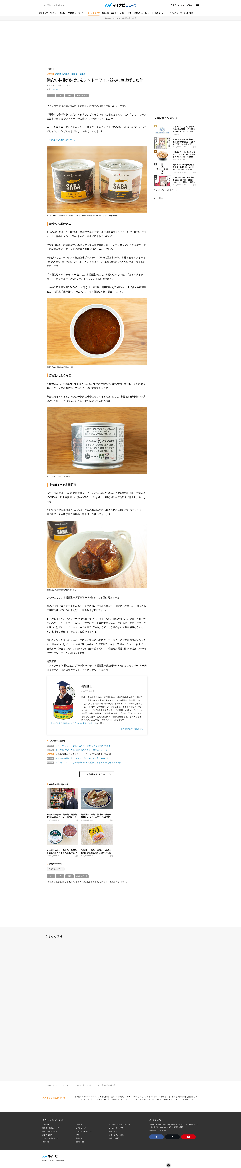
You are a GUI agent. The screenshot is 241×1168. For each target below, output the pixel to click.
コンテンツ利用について (85, 1131)
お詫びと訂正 (114, 1138)
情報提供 (79, 1138)
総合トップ (43, 13)
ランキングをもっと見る (163, 190)
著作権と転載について (50, 1128)
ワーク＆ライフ (94, 13)
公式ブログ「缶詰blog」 (62, 723)
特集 (129, 13)
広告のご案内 (47, 1135)
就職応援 (105, 13)
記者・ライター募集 (116, 1135)
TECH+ (53, 13)
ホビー (123, 13)
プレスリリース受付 (116, 1128)
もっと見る (158, 198)
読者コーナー (160, 13)
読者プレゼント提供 (49, 1131)
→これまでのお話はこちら (61, 139)
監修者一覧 (80, 1142)
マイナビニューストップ (50, 1085)
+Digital (62, 13)
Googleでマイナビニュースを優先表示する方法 (120, 18)
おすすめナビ (173, 13)
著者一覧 (45, 1142)
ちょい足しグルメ (55, 869)
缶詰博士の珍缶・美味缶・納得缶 (70, 74)
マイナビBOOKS (186, 13)
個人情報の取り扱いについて (119, 1125)
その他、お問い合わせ (50, 1138)
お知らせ (45, 1125)
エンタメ (114, 13)
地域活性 (137, 13)
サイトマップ (80, 1128)
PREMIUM (72, 13)
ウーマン (81, 13)
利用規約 (79, 1125)
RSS (77, 1135)
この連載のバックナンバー (97, 774)
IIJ (146, 13)
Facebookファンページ (85, 723)
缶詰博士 (56, 89)
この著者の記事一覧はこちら (132, 729)
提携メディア (114, 1131)
